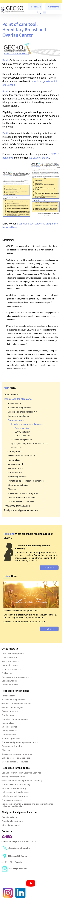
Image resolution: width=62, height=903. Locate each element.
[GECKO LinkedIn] (20, 892)
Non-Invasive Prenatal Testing (16, 784)
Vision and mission (10, 661)
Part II (5, 133)
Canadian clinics (9, 817)
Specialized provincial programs (23, 493)
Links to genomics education (15, 792)
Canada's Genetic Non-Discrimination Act (21, 773)
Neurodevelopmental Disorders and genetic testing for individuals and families (27, 805)
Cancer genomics (16, 420)
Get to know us (12, 394)
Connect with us (9, 681)
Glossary (12, 489)
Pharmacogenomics (17, 476)
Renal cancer (16, 447)
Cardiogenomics (15, 451)
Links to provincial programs (15, 796)
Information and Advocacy (14, 788)
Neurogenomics (15, 468)
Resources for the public (17, 506)
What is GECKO (9, 657)
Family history (14, 403)
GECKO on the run (22, 432)
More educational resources (21, 501)
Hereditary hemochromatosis (21, 455)
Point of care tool (22, 428)
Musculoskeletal (15, 464)
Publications (7, 673)
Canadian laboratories (12, 821)
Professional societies (12, 800)
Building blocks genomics (19, 407)
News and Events (10, 684)
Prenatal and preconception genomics (26, 481)
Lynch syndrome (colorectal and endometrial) (29, 444)
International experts (11, 825)
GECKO (39, 158)
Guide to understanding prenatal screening (22, 780)
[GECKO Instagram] (8, 892)
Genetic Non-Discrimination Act (22, 412)
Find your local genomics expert (21, 510)
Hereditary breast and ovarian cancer (27, 424)
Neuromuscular (15, 472)
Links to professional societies (22, 497)
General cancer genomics (21, 440)
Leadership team (10, 665)
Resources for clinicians (18, 399)
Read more (49, 568)
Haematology (14, 460)
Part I (5, 60)
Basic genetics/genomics (13, 776)
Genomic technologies (18, 416)
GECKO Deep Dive (22, 436)
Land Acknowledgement (13, 653)
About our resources (11, 669)
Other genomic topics (18, 485)
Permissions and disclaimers (15, 677)
